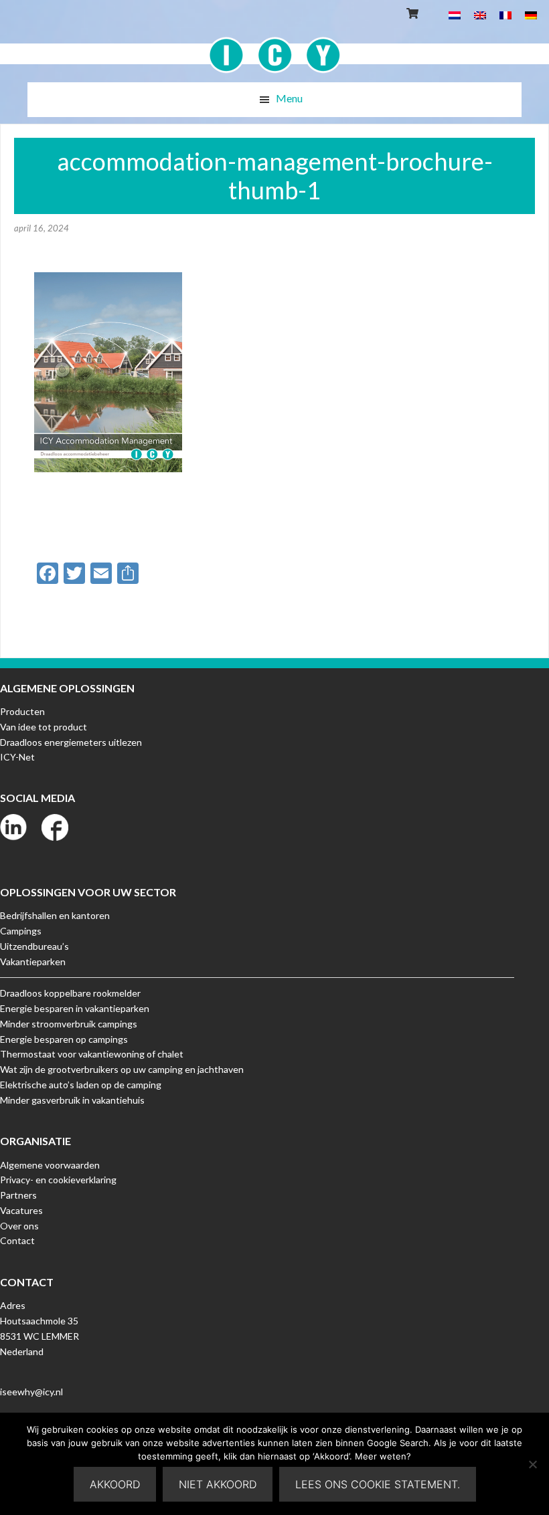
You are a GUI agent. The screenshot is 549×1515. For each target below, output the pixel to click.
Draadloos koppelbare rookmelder (70, 993)
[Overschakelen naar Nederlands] (454, 14)
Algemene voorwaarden (50, 1165)
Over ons (19, 1225)
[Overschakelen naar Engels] (480, 14)
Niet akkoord (217, 1484)
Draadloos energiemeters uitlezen (71, 742)
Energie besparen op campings (64, 1039)
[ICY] (275, 48)
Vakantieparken (33, 961)
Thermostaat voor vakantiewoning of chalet (91, 1053)
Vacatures (21, 1210)
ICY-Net (17, 757)
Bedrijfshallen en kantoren (55, 915)
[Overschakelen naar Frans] (505, 14)
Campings (21, 930)
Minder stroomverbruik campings (68, 1023)
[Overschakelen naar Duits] (531, 14)
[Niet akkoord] (532, 1464)
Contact (17, 1240)
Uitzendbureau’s (34, 946)
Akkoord (115, 1484)
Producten (22, 711)
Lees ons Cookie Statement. (377, 1484)
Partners (18, 1195)
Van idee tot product (43, 726)
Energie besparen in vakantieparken (74, 1008)
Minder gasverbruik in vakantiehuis (72, 1100)
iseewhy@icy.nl (31, 1391)
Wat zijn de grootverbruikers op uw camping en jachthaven (122, 1069)
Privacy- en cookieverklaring (58, 1179)
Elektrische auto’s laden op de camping (80, 1084)
